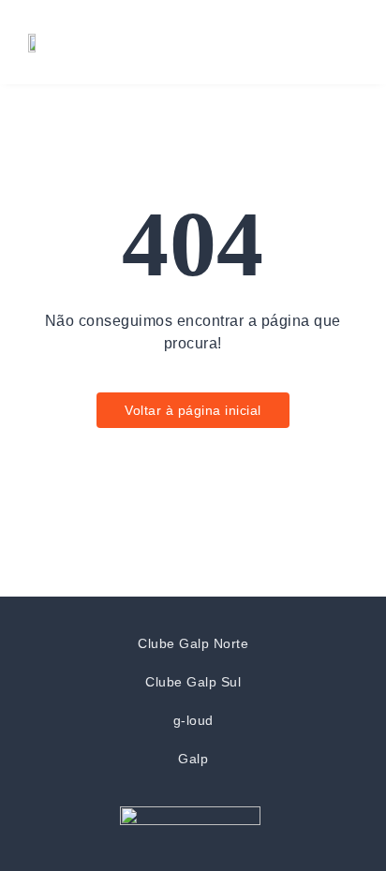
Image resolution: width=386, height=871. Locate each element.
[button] (342, 42)
